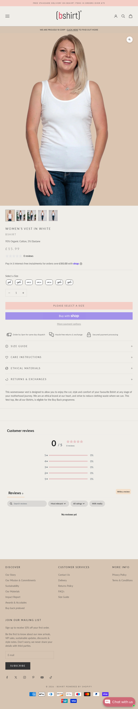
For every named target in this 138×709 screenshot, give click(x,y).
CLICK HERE (72, 29)
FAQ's (61, 591)
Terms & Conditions (122, 580)
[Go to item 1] (10, 215)
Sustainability (12, 585)
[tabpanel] (69, 525)
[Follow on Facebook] (7, 677)
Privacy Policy (119, 574)
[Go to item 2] (21, 215)
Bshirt (10, 234)
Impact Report (12, 597)
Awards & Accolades (16, 602)
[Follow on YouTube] (42, 677)
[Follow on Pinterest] (33, 677)
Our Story (10, 574)
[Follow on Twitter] (16, 677)
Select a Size (11, 276)
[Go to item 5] (53, 215)
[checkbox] (97, 504)
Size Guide (63, 597)
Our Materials (12, 591)
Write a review (123, 491)
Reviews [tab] (15, 493)
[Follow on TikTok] (51, 677)
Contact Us (64, 574)
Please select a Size (69, 305)
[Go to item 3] (31, 215)
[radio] (8, 282)
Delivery (62, 580)
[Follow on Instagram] (24, 677)
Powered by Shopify (79, 686)
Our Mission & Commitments (20, 580)
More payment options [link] (69, 324)
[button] (69, 455)
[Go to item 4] (42, 215)
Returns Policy (65, 585)
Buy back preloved (15, 608)
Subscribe (17, 665)
